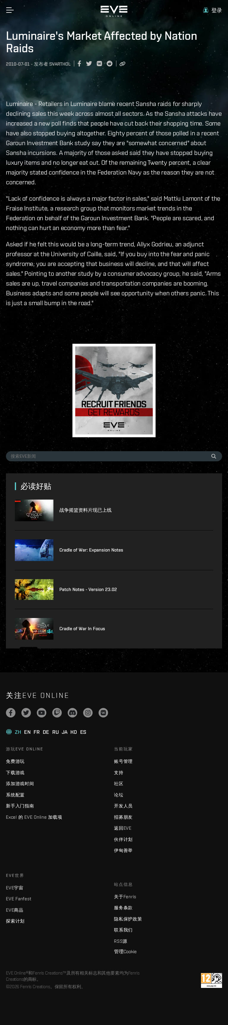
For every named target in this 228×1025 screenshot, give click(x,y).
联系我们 (123, 929)
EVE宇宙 (14, 887)
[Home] (114, 15)
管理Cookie (125, 951)
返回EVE (123, 828)
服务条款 (123, 907)
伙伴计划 (123, 839)
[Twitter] (26, 712)
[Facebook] (10, 712)
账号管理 (123, 761)
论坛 (119, 794)
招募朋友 (123, 817)
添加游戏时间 (20, 783)
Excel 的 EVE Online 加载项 (34, 817)
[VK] (103, 712)
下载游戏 (15, 772)
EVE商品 (14, 909)
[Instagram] (88, 712)
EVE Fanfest (18, 898)
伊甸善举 (123, 850)
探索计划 (15, 920)
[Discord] (72, 712)
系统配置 (15, 794)
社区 (119, 783)
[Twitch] (57, 712)
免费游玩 (15, 761)
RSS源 (120, 941)
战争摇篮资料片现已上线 (85, 510)
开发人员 (123, 805)
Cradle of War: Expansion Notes (91, 550)
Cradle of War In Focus (82, 628)
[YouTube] (41, 712)
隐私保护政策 (128, 918)
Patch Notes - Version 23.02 (88, 589)
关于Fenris (125, 896)
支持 (119, 772)
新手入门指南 (20, 805)
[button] (212, 10)
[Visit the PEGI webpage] (211, 980)
